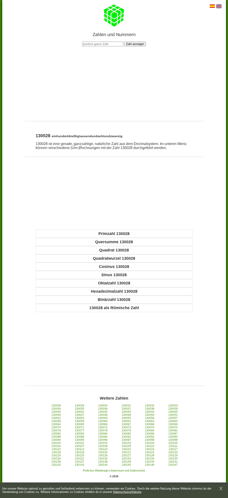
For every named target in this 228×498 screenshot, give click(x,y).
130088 (56, 436)
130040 (56, 411)
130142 (56, 464)
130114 (103, 449)
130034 (56, 408)
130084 (103, 433)
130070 (56, 427)
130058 (56, 421)
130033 (173, 405)
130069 (173, 424)
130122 (149, 452)
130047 (79, 414)
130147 (173, 464)
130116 (149, 449)
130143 (79, 464)
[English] (219, 6)
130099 (173, 439)
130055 (126, 418)
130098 (149, 439)
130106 (56, 446)
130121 (126, 452)
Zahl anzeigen (135, 44)
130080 (149, 430)
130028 (56, 405)
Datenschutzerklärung (127, 492)
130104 (149, 443)
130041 (79, 411)
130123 (173, 452)
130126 (103, 455)
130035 (79, 408)
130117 (173, 449)
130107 (79, 446)
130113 (79, 449)
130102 (103, 443)
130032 (149, 405)
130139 (126, 461)
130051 (173, 414)
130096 (103, 439)
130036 (103, 408)
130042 (103, 411)
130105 (173, 443)
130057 (173, 418)
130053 (79, 418)
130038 (149, 408)
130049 (126, 414)
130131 (79, 458)
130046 (56, 414)
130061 (126, 421)
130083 (79, 433)
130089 (79, 436)
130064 (56, 424)
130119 (79, 452)
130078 (103, 430)
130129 (173, 455)
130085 (126, 433)
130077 (79, 430)
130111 (173, 446)
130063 (173, 421)
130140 (149, 461)
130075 (173, 427)
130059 (79, 421)
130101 (79, 443)
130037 (126, 408)
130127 (126, 455)
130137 (79, 461)
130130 (56, 458)
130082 (56, 433)
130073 (126, 427)
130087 (173, 433)
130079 (126, 430)
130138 (103, 461)
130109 (126, 446)
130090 (103, 436)
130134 (149, 458)
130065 (79, 424)
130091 (126, 436)
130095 (79, 439)
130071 (79, 427)
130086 (149, 433)
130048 (103, 414)
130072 (103, 427)
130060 (103, 421)
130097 (126, 439)
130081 (173, 430)
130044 (149, 411)
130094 (56, 439)
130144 (103, 464)
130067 (126, 424)
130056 (149, 418)
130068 (149, 424)
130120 (103, 452)
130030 (103, 405)
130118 (56, 452)
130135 (173, 458)
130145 (126, 464)
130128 (149, 455)
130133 (126, 458)
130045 (173, 411)
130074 (149, 427)
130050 (149, 414)
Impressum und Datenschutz (128, 470)
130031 (126, 405)
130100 (56, 443)
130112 (56, 449)
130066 (103, 424)
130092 (149, 436)
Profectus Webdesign (96, 470)
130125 (79, 455)
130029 (79, 405)
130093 (173, 436)
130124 (56, 455)
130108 (103, 446)
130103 (126, 443)
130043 (126, 411)
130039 (173, 408)
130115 (126, 449)
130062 (149, 421)
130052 (56, 418)
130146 (149, 464)
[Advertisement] (114, 83)
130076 (56, 430)
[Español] (212, 6)
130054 (103, 418)
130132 (103, 458)
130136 (56, 461)
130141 (173, 461)
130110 (149, 446)
